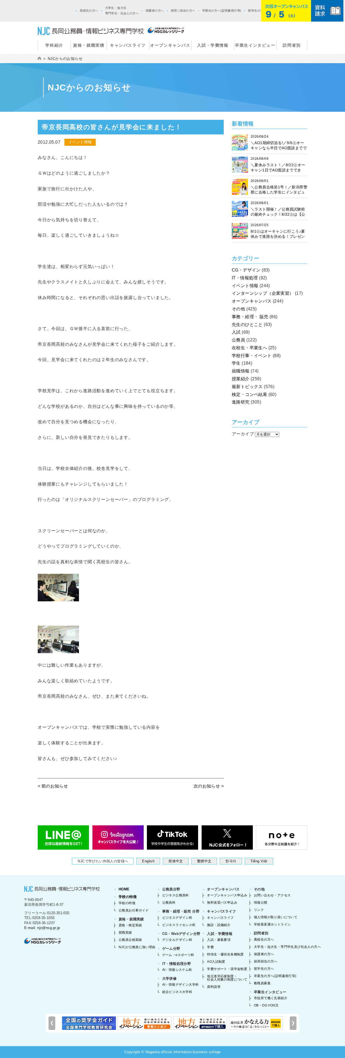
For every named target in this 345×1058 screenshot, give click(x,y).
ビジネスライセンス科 (179, 925)
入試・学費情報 (212, 45)
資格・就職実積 (88, 45)
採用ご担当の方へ (183, 10)
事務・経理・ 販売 (250, 316)
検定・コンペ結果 (249, 394)
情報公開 (260, 902)
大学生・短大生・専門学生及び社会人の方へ (287, 946)
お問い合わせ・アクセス (272, 895)
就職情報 (241, 371)
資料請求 (213, 986)
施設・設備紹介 (218, 925)
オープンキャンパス (170, 45)
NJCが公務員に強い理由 (137, 947)
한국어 (230, 861)
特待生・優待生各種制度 (225, 954)
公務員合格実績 (130, 939)
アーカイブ (243, 434)
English (148, 861)
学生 (236, 363)
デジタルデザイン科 (177, 939)
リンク (259, 909)
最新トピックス (247, 386)
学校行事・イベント (252, 355)
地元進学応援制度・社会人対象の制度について (227, 978)
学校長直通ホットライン (272, 924)
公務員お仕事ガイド (134, 910)
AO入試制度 (216, 961)
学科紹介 (54, 45)
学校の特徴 (128, 897)
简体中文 (175, 861)
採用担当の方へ (265, 961)
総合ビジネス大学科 (177, 991)
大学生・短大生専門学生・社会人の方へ (122, 10)
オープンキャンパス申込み (227, 895)
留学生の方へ (257, 10)
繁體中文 (204, 861)
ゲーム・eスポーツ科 (178, 955)
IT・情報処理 (245, 278)
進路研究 (241, 402)
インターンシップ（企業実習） (263, 293)
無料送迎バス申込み (222, 902)
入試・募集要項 (218, 939)
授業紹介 (241, 379)
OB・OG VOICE (266, 1005)
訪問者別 (292, 45)
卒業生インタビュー (255, 45)
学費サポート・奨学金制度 (227, 969)
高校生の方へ (89, 10)
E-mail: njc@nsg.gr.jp (42, 928)
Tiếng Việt (258, 861)
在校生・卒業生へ (249, 347)
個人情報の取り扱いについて (275, 917)
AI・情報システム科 (177, 969)
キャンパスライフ (128, 45)
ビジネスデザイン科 (177, 917)
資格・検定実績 (130, 925)
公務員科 (169, 902)
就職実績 (125, 932)
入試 (236, 332)
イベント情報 (245, 285)
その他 (238, 309)
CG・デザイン (246, 270)
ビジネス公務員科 (175, 895)
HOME (124, 889)
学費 (210, 947)
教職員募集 (262, 983)
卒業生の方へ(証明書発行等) (222, 10)
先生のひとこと (247, 324)
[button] (293, 1023)
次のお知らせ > (209, 786)
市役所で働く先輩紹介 (270, 998)
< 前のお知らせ (53, 786)
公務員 (238, 340)
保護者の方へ (155, 10)
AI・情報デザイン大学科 (180, 984)
